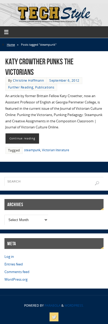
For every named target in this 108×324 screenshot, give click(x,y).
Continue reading (22, 138)
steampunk (32, 150)
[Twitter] (54, 316)
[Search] (97, 183)
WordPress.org (16, 279)
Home (11, 44)
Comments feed (16, 272)
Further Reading (21, 87)
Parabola (53, 305)
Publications (44, 87)
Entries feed (13, 264)
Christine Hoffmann (28, 80)
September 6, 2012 (64, 80)
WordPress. (74, 305)
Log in (9, 256)
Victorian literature (55, 150)
